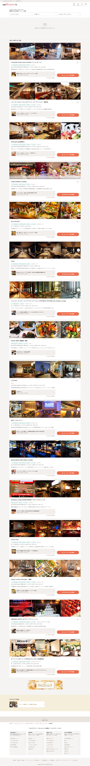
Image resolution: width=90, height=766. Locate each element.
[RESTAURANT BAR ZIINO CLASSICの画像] (45, 449)
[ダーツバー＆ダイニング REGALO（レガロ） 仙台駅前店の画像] (45, 647)
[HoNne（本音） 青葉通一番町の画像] (45, 329)
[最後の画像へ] (78, 51)
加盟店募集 (52, 760)
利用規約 (18, 760)
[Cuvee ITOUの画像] (45, 528)
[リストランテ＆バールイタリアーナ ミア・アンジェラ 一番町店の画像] (45, 91)
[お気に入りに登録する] (77, 62)
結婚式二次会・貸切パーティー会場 (32, 723)
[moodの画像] (45, 250)
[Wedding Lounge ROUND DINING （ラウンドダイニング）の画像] (45, 488)
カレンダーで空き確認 (69, 75)
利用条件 (23, 760)
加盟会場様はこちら (45, 760)
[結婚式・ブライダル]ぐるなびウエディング (16, 723)
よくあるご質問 (74, 760)
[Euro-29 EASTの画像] (45, 210)
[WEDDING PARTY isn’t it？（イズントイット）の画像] (45, 608)
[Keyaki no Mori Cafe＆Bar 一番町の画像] (45, 568)
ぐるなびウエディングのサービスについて (62, 760)
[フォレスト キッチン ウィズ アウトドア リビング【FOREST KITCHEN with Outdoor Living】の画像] (45, 289)
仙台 (43, 723)
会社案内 (14, 760)
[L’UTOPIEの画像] (45, 369)
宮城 (40, 723)
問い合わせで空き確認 (69, 194)
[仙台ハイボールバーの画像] (45, 409)
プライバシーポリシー (30, 760)
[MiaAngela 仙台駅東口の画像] (45, 130)
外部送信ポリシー (38, 760)
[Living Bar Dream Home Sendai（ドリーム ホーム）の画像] (45, 51)
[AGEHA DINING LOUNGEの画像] (45, 170)
